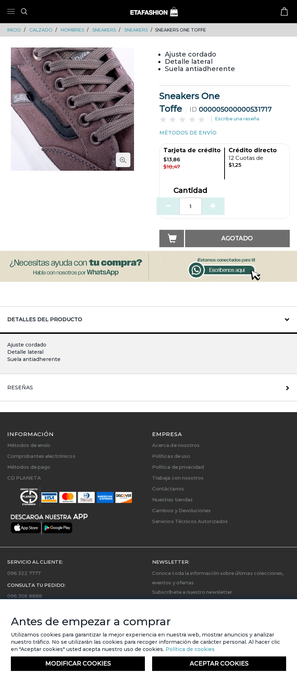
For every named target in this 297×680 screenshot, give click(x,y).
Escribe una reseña (237, 118)
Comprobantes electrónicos (41, 456)
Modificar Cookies (78, 663)
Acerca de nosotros (176, 445)
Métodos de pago (28, 467)
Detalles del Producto (44, 319)
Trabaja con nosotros (178, 478)
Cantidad (190, 191)
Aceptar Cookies (219, 663)
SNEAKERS (104, 30)
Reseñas (20, 387)
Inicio (14, 30)
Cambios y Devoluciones (181, 510)
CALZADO (41, 30)
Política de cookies (189, 649)
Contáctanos (168, 489)
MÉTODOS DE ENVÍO (188, 132)
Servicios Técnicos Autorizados (190, 521)
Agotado (237, 238)
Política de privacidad (178, 467)
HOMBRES (72, 30)
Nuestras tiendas (172, 499)
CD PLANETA (24, 478)
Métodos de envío (28, 445)
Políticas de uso (171, 456)
